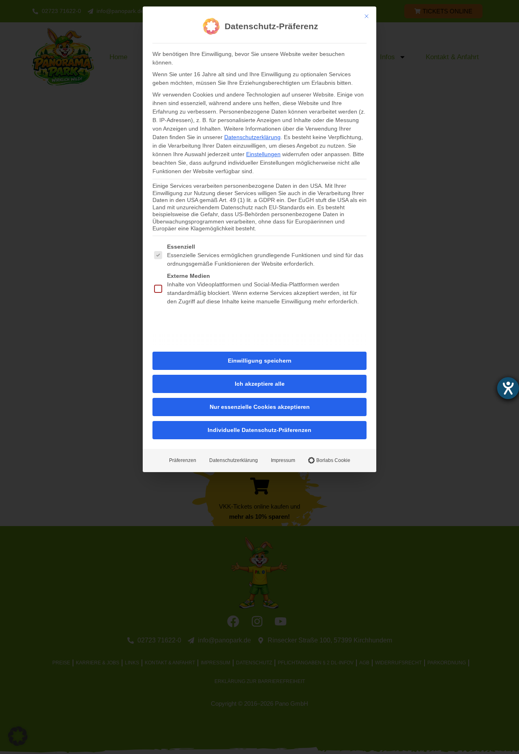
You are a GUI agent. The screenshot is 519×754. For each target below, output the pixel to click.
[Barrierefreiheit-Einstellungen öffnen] (508, 388)
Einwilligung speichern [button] (260, 360)
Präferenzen (182, 460)
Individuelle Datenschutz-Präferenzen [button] (259, 430)
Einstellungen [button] (263, 154)
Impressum (283, 460)
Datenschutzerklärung (252, 137)
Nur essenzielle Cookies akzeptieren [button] (260, 407)
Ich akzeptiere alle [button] (260, 383)
